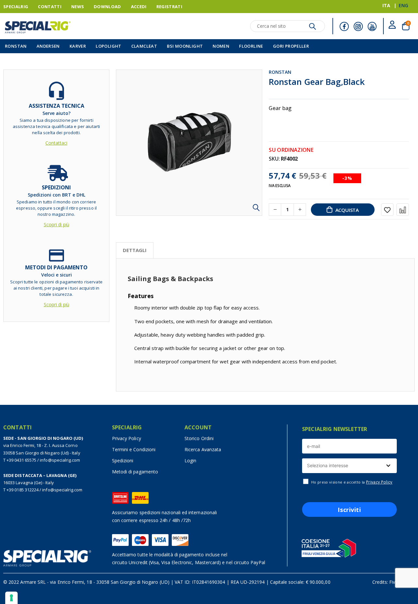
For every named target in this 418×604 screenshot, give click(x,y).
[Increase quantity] (300, 209)
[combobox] (349, 465)
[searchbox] (348, 465)
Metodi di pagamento (135, 472)
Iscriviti (349, 510)
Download (107, 6)
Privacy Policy (126, 438)
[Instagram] (358, 26)
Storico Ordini (199, 438)
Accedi (139, 6)
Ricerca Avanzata (203, 449)
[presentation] (134, 250)
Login (190, 460)
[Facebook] (344, 26)
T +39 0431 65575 (19, 460)
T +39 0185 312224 (21, 490)
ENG (403, 5)
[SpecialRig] (38, 27)
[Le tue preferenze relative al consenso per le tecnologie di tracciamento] (11, 598)
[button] (256, 209)
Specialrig (15, 6)
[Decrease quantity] (275, 209)
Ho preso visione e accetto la (352, 482)
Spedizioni (123, 460)
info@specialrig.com (60, 460)
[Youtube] (372, 26)
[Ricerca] (312, 28)
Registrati (169, 6)
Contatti (49, 6)
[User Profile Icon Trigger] (392, 26)
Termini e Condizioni (133, 449)
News (77, 6)
